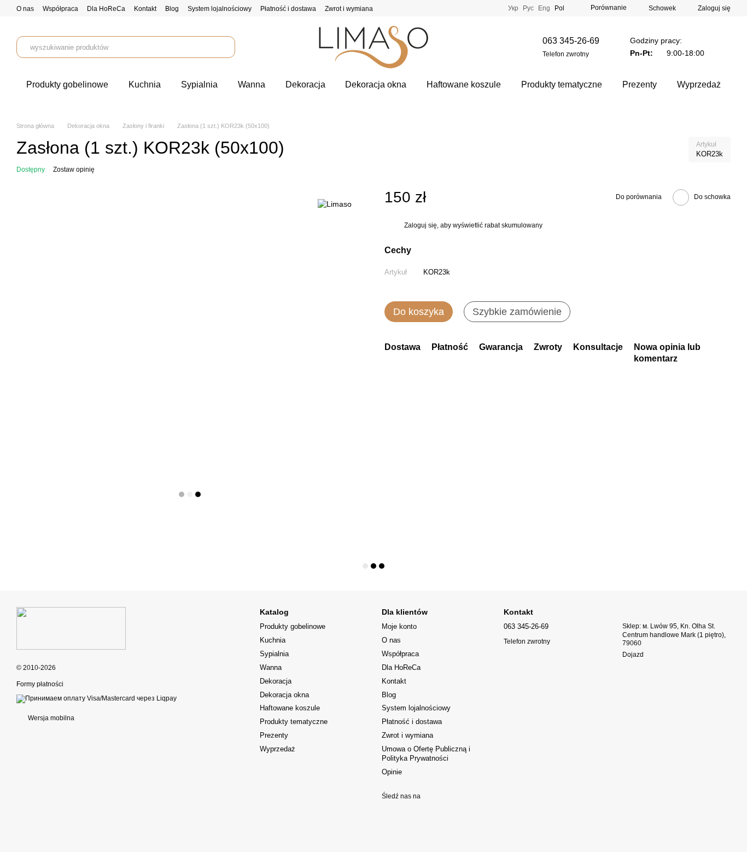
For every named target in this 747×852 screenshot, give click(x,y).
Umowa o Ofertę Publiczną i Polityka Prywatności (426, 753)
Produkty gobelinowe (67, 84)
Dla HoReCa (106, 9)
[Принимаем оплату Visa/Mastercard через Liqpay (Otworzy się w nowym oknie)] (96, 698)
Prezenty (639, 84)
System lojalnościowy (220, 9)
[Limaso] (334, 204)
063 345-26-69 (570, 40)
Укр (513, 8)
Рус (528, 8)
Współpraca (60, 9)
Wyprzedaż (699, 84)
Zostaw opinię (74, 169)
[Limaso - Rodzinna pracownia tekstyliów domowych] (71, 628)
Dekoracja (305, 84)
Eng (544, 8)
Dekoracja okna (375, 84)
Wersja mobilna (50, 718)
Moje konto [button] (399, 626)
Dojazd (633, 654)
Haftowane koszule (464, 84)
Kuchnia (145, 84)
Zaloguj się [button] (420, 226)
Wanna (251, 84)
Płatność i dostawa (288, 9)
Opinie (392, 772)
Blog (172, 9)
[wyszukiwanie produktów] (224, 47)
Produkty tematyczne (561, 84)
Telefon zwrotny (565, 54)
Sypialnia (199, 84)
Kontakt (145, 9)
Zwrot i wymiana (349, 9)
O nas (25, 9)
